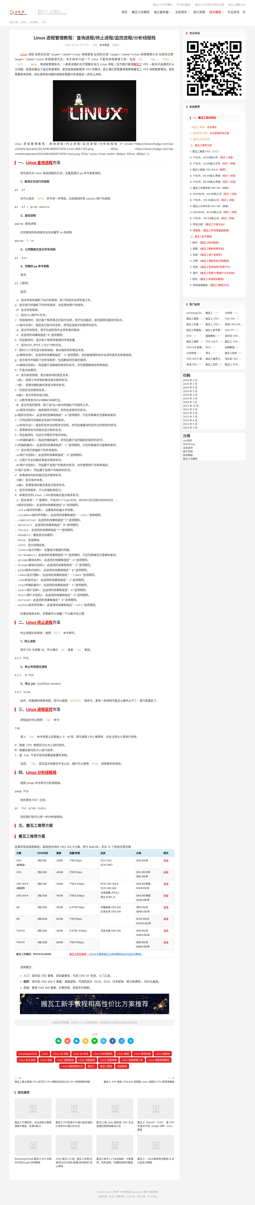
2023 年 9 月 (190, 409)
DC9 (191, 335)
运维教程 (122, 1066)
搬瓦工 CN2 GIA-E (233, 341)
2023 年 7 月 (190, 416)
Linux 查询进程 (39, 162)
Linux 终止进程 (39, 622)
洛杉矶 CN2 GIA (233, 335)
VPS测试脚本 (183, 4)
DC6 (210, 347)
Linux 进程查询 (65, 1059)
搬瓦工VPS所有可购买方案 (209, 4)
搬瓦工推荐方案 (214, 358)
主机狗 (22, 12)
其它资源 (199, 12)
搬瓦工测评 (214, 364)
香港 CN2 (194, 364)
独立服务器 (161, 12)
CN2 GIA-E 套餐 (195, 358)
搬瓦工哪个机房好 (211, 254)
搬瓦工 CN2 (214, 324)
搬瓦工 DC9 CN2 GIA (233, 364)
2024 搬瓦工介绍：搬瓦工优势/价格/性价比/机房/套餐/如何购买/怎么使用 (74, 1162)
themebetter (137, 1192)
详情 (230, 157)
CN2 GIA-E (214, 341)
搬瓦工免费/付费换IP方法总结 (217, 272)
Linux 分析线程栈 (41, 772)
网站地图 (153, 1192)
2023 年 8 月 (190, 413)
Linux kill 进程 (60, 1053)
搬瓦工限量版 (195, 330)
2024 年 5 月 (190, 391)
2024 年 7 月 (190, 383)
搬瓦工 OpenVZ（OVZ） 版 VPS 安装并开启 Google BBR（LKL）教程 (155, 1126)
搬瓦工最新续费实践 (212, 248)
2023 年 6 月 (190, 420)
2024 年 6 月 (190, 387)
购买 (222, 157)
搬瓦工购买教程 (209, 242)
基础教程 (213, 335)
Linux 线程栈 (163, 1053)
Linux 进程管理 (108, 1059)
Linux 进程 (46, 1059)
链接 (166, 860)
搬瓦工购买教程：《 (106, 954)
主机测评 (181, 12)
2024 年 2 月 (190, 398)
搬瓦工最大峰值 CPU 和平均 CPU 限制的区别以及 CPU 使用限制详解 (52, 1081)
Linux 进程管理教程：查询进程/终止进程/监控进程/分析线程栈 (95, 37)
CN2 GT (232, 330)
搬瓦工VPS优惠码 (162, 4)
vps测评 (187, 440)
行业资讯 (233, 12)
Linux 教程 (123, 1053)
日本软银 (193, 352)
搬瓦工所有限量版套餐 (216, 230)
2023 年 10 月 (191, 405)
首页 (125, 12)
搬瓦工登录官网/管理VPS (215, 266)
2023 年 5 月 (190, 423)
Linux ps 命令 (80, 1053)
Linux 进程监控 (39, 709)
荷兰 (210, 352)
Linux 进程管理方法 (72, 1066)
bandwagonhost (28, 1053)
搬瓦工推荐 (195, 341)
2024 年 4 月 (190, 394)
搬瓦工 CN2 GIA (214, 318)
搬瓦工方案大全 (214, 224)
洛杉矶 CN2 (233, 358)
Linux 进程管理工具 (132, 1059)
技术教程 (215, 12)
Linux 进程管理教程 (158, 1059)
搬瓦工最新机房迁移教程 (214, 260)
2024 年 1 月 (190, 402)
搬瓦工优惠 (194, 324)
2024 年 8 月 (190, 380)
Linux (23, 54)
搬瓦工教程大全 (236, 4)
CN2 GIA (232, 318)
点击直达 (212, 127)
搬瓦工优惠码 (141, 12)
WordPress (189, 444)
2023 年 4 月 (190, 427)
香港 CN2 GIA (233, 324)
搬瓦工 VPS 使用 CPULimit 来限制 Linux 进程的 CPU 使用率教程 (139, 1081)
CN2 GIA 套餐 (195, 347)
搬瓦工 (137, 64)
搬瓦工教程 (106, 1066)
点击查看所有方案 (219, 133)
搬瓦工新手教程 (214, 330)
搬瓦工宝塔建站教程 (212, 278)
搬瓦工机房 (233, 352)
